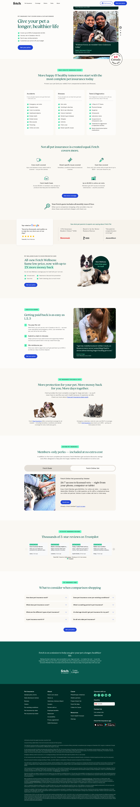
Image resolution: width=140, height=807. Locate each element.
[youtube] (106, 695)
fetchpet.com (57, 770)
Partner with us (51, 707)
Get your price (120, 3)
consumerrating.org (28, 782)
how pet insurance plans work (77, 397)
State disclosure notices (31, 698)
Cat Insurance (86, 423)
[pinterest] (102, 695)
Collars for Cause (76, 707)
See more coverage (70, 196)
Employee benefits (53, 710)
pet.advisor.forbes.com (87, 778)
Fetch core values (52, 695)
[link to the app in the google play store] (109, 724)
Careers (49, 704)
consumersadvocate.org (35, 781)
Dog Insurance (37, 421)
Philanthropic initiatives (78, 695)
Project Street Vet (76, 701)
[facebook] (95, 695)
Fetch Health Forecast (77, 716)
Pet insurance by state (31, 710)
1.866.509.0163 (98, 715)
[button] (28, 3)
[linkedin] (109, 695)
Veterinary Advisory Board (55, 701)
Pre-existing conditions (31, 707)
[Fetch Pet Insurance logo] (17, 3)
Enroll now (66, 502)
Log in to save (80, 506)
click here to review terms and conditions (33, 799)
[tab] (121, 30)
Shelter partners (75, 698)
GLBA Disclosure (52, 723)
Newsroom (50, 713)
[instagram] (99, 695)
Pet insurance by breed (31, 713)
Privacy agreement (53, 720)
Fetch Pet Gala (75, 704)
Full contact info (99, 712)
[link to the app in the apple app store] (99, 724)
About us (50, 698)
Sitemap (73, 719)
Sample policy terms (30, 695)
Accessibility (51, 717)
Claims (26, 704)
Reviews (26, 701)
